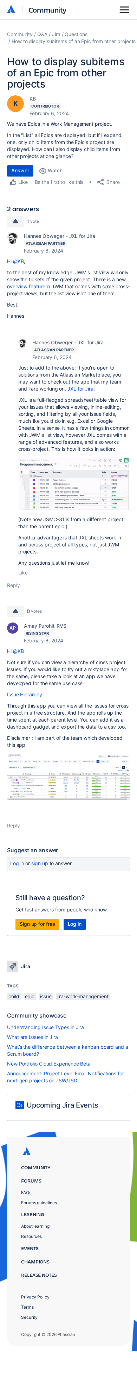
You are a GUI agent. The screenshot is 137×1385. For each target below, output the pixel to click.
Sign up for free (37, 924)
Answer (20, 170)
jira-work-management (83, 996)
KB (33, 99)
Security (29, 1317)
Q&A (42, 34)
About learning (35, 1226)
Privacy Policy (35, 1297)
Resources (31, 1236)
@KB (18, 261)
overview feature (26, 286)
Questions (76, 34)
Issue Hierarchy (24, 694)
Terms (27, 1307)
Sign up (39, 863)
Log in (17, 863)
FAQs (26, 1192)
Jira (56, 34)
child (13, 996)
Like (23, 573)
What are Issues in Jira (32, 1037)
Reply (13, 585)
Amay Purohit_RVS (45, 626)
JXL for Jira (80, 389)
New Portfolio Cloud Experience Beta (49, 1064)
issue (46, 996)
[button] (74, 483)
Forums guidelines (39, 1202)
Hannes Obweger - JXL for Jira (59, 236)
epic (30, 996)
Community (47, 10)
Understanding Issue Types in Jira (45, 1027)
